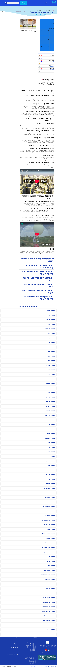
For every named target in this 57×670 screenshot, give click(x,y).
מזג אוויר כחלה (51, 634)
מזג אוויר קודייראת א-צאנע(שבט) (47, 502)
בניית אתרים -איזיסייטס (33, 666)
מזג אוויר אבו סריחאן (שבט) (48, 547)
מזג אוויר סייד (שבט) (50, 511)
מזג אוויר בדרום (32, 656)
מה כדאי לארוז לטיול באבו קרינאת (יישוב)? (38, 279)
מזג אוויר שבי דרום (50, 474)
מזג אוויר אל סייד (51, 625)
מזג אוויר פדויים (51, 447)
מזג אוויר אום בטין (51, 584)
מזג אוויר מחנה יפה (50, 420)
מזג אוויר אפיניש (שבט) (49, 552)
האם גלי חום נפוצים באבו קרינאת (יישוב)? (38, 285)
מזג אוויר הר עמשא (50, 410)
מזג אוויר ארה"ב (32, 659)
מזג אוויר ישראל (32, 652)
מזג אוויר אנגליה (32, 660)
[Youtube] (46, 650)
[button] (46, 3)
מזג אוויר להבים (51, 374)
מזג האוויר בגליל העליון (31, 647)
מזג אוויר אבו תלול (50, 401)
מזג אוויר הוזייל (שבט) (50, 515)
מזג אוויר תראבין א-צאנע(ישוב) (48, 574)
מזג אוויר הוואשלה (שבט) (49, 506)
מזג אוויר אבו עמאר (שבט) (49, 597)
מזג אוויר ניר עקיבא (50, 429)
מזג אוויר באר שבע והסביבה (30, 657)
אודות (15, 643)
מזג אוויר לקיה (51, 338)
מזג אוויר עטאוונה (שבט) (49, 570)
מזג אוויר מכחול (51, 556)
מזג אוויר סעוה (51, 565)
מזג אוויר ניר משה (51, 433)
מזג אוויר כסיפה (51, 333)
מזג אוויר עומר (51, 360)
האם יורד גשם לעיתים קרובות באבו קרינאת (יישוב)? (37, 272)
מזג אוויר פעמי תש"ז (50, 438)
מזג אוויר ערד (52, 315)
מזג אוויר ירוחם (51, 347)
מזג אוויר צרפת (32, 650)
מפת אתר (14, 644)
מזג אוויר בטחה (51, 479)
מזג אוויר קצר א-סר (50, 397)
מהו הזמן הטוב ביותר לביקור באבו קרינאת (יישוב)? (38, 297)
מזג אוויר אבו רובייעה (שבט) (48, 616)
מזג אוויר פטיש (51, 442)
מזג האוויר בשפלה (32, 641)
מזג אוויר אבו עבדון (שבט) (49, 593)
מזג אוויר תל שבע (51, 529)
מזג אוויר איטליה (32, 661)
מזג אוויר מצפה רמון (50, 365)
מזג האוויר (47, 127)
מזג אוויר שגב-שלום (50, 319)
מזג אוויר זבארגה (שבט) (49, 461)
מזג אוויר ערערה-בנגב (50, 328)
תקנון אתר (14, 641)
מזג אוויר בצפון (32, 655)
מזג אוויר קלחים (51, 451)
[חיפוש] (6, 3)
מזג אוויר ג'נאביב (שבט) (49, 524)
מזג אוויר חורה (51, 324)
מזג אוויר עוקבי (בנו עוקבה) (48, 533)
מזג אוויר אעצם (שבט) (50, 588)
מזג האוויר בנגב (32, 643)
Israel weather (32, 663)
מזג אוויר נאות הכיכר (50, 383)
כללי (34, 662)
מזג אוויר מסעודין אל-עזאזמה (48, 543)
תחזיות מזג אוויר (32, 639)
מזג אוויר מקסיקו (32, 651)
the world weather (12, 640)
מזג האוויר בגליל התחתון (31, 646)
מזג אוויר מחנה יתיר (50, 538)
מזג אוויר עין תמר (51, 388)
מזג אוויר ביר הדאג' (50, 406)
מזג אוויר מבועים (51, 310)
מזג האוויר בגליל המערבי (31, 648)
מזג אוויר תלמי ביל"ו (50, 483)
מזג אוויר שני (52, 470)
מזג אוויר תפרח (51, 342)
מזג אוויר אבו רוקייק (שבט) (49, 620)
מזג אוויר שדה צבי (51, 465)
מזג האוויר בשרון (32, 640)
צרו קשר (14, 642)
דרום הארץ (40, 79)
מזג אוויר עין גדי (51, 392)
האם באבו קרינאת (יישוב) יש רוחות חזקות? (37, 291)
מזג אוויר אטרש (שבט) (50, 579)
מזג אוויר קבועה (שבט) (49, 492)
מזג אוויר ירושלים (32, 654)
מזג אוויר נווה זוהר (50, 379)
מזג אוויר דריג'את (51, 629)
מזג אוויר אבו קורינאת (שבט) (48, 611)
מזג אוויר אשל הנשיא (50, 415)
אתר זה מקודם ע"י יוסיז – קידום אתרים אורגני (48, 666)
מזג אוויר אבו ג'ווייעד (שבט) (48, 606)
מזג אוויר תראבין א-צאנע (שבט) (48, 520)
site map (14, 639)
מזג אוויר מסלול (51, 424)
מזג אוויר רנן (52, 456)
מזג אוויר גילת (51, 351)
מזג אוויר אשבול (51, 356)
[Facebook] (49, 650)
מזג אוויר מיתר (51, 369)
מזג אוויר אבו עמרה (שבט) (49, 602)
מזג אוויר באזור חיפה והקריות (30, 658)
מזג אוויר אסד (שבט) (50, 561)
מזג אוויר (52, 10)
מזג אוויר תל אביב (32, 649)
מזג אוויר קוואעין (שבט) (49, 497)
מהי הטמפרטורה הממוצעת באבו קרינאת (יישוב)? (38, 266)
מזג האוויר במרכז (32, 644)
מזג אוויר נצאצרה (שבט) (49, 488)
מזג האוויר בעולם (13, 645)
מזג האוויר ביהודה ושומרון (30, 645)
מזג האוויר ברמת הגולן (31, 642)
